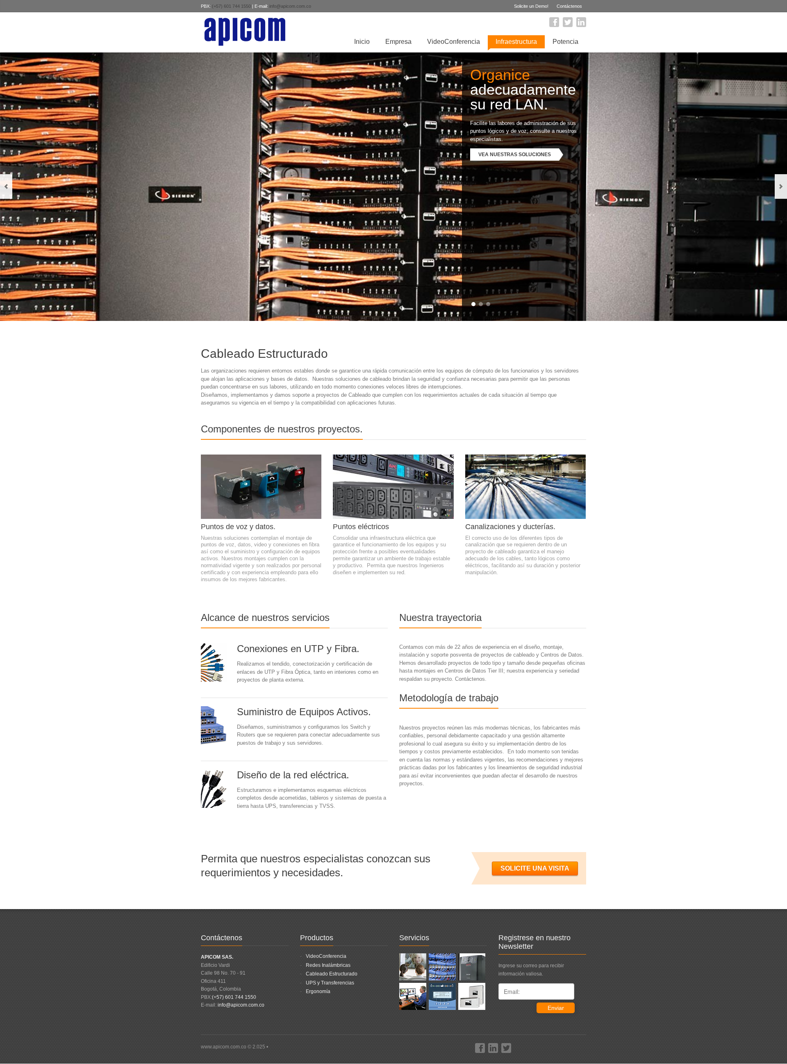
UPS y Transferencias (330, 983)
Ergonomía (318, 991)
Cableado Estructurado (331, 974)
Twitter (568, 22)
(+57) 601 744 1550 (231, 6)
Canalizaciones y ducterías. (510, 527)
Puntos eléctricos (361, 527)
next (781, 186)
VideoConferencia (453, 41)
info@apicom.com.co (290, 6)
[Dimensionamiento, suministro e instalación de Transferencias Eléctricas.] (442, 996)
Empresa (398, 41)
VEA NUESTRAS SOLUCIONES (514, 154)
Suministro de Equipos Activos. (304, 711)
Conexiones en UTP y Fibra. (298, 648)
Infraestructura (516, 41)
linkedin (581, 22)
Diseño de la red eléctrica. (293, 774)
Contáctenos (569, 6)
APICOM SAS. (217, 957)
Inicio (362, 41)
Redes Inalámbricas (328, 965)
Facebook (554, 22)
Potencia (565, 41)
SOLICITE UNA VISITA (534, 868)
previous (6, 186)
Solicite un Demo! (531, 6)
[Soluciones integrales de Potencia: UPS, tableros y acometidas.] (471, 966)
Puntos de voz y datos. (238, 527)
